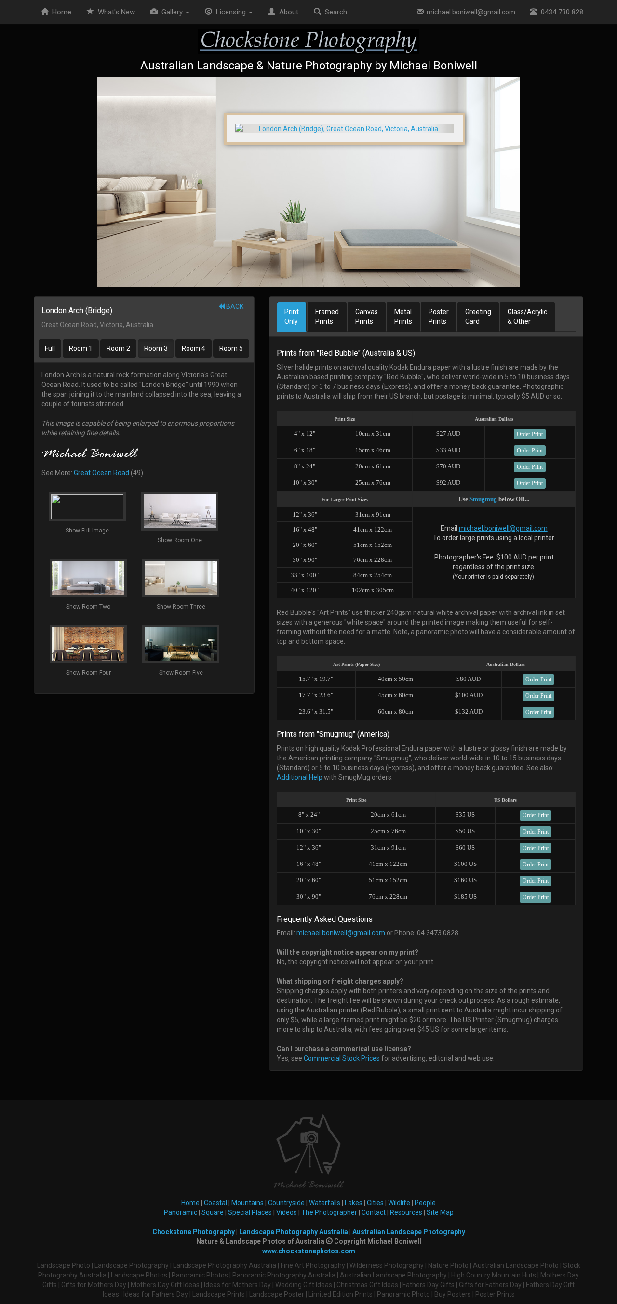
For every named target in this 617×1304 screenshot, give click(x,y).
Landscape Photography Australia (293, 1232)
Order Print (530, 434)
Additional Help (299, 777)
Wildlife (399, 1203)
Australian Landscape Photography (408, 1232)
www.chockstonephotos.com (308, 1251)
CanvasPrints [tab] (366, 316)
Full (50, 348)
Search (334, 12)
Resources (406, 1212)
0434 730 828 (560, 12)
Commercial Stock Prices (342, 1058)
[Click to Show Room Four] (308, 182)
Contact (374, 1212)
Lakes (353, 1203)
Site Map (440, 1212)
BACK (234, 306)
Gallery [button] (171, 12)
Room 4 (193, 348)
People (425, 1203)
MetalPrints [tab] (403, 316)
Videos (286, 1212)
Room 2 (118, 348)
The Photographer (329, 1212)
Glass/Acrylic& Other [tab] (527, 316)
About (286, 12)
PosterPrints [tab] (439, 316)
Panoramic (180, 1212)
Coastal (215, 1203)
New (116, 12)
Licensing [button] (230, 12)
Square (212, 1212)
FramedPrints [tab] (327, 316)
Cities (375, 1203)
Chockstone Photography (193, 1232)
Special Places (250, 1212)
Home (59, 12)
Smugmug (483, 499)
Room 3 (156, 348)
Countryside (286, 1203)
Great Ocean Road (101, 473)
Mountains (247, 1203)
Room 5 (231, 348)
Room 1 (81, 348)
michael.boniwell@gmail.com (469, 12)
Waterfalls (324, 1203)
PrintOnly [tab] (291, 316)
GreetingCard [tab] (478, 316)
